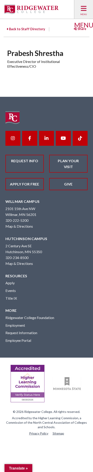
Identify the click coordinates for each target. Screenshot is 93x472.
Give (68, 184)
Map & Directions (19, 226)
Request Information (21, 333)
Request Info (24, 161)
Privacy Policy (38, 433)
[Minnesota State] (67, 383)
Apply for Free (24, 184)
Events (10, 290)
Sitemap (58, 433)
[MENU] (83, 9)
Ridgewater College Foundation (29, 317)
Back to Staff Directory (26, 29)
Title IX (11, 298)
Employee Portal (18, 340)
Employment (15, 325)
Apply (10, 283)
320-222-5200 (16, 220)
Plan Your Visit (68, 164)
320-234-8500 (16, 257)
